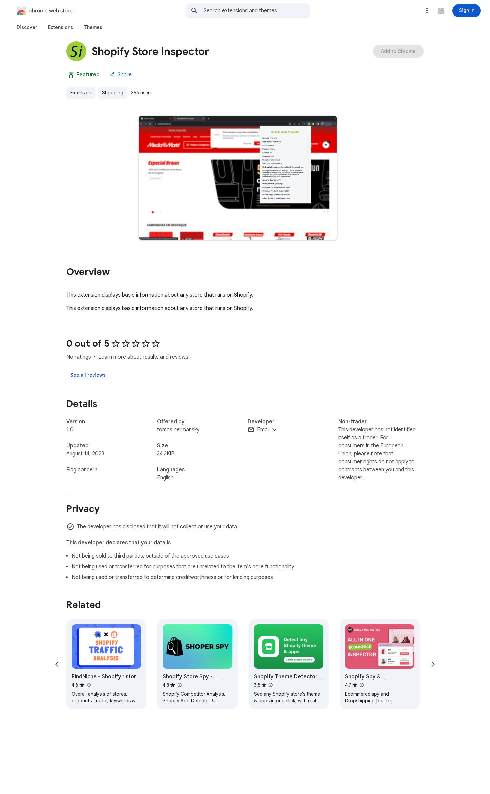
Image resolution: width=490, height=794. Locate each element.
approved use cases (205, 556)
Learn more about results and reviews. (144, 357)
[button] (441, 11)
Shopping (112, 93)
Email (263, 429)
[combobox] (257, 11)
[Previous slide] (57, 664)
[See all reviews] (88, 375)
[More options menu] (427, 10)
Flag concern (81, 469)
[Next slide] (433, 664)
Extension (80, 93)
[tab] (27, 27)
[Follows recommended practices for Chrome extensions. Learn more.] (71, 75)
